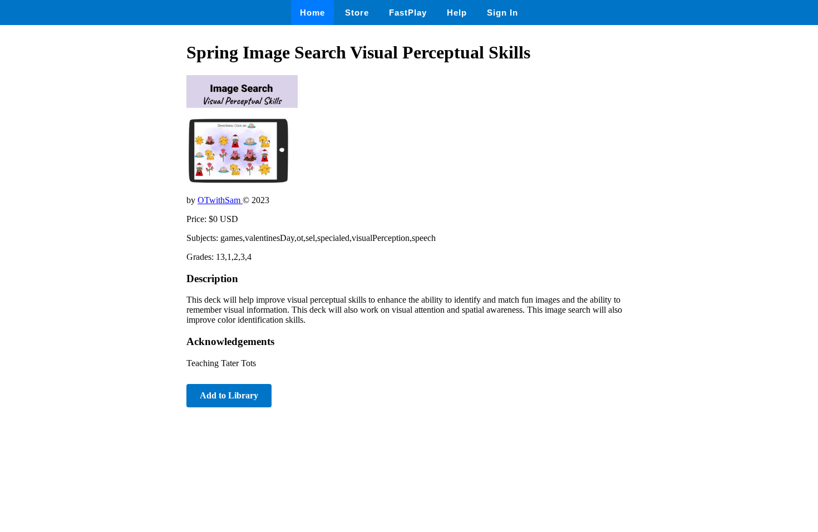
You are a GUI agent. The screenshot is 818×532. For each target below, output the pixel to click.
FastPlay (408, 12)
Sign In (502, 12)
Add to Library (229, 395)
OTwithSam (220, 200)
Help (457, 12)
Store (357, 12)
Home (312, 12)
